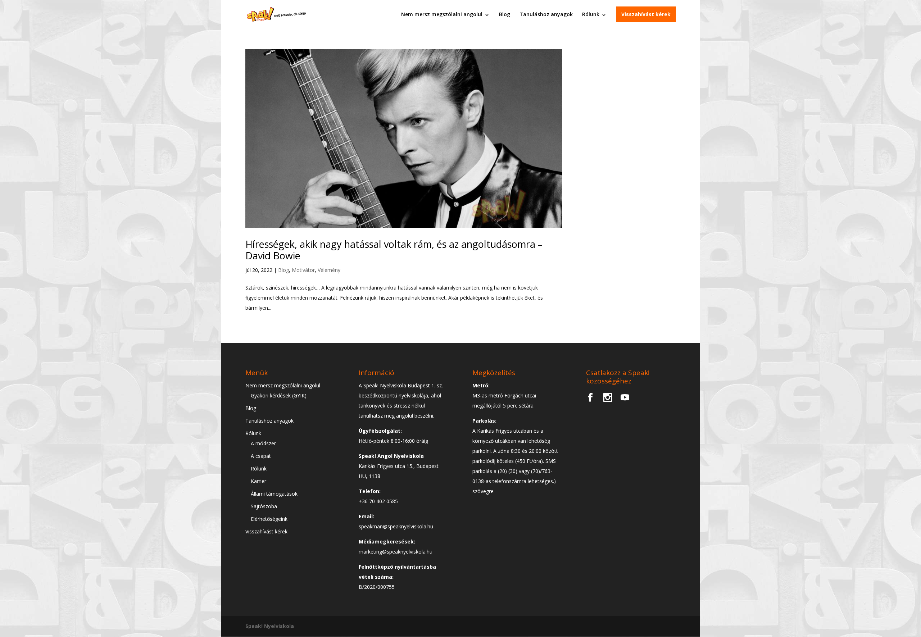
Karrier (258, 481)
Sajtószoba (264, 506)
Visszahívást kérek (646, 14)
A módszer (263, 443)
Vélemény (329, 270)
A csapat (261, 455)
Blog (504, 14)
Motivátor (303, 270)
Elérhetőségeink (269, 518)
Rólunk (590, 14)
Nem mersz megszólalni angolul (441, 14)
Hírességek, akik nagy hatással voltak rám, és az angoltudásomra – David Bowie (394, 249)
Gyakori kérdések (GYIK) (279, 395)
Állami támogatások (274, 493)
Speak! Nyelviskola (269, 626)
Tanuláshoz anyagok (546, 14)
